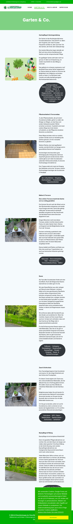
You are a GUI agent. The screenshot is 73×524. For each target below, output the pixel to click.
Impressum (63, 7)
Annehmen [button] (53, 517)
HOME (30, 7)
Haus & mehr (52, 7)
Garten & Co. (39, 7)
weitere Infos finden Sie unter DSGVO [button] (50, 512)
